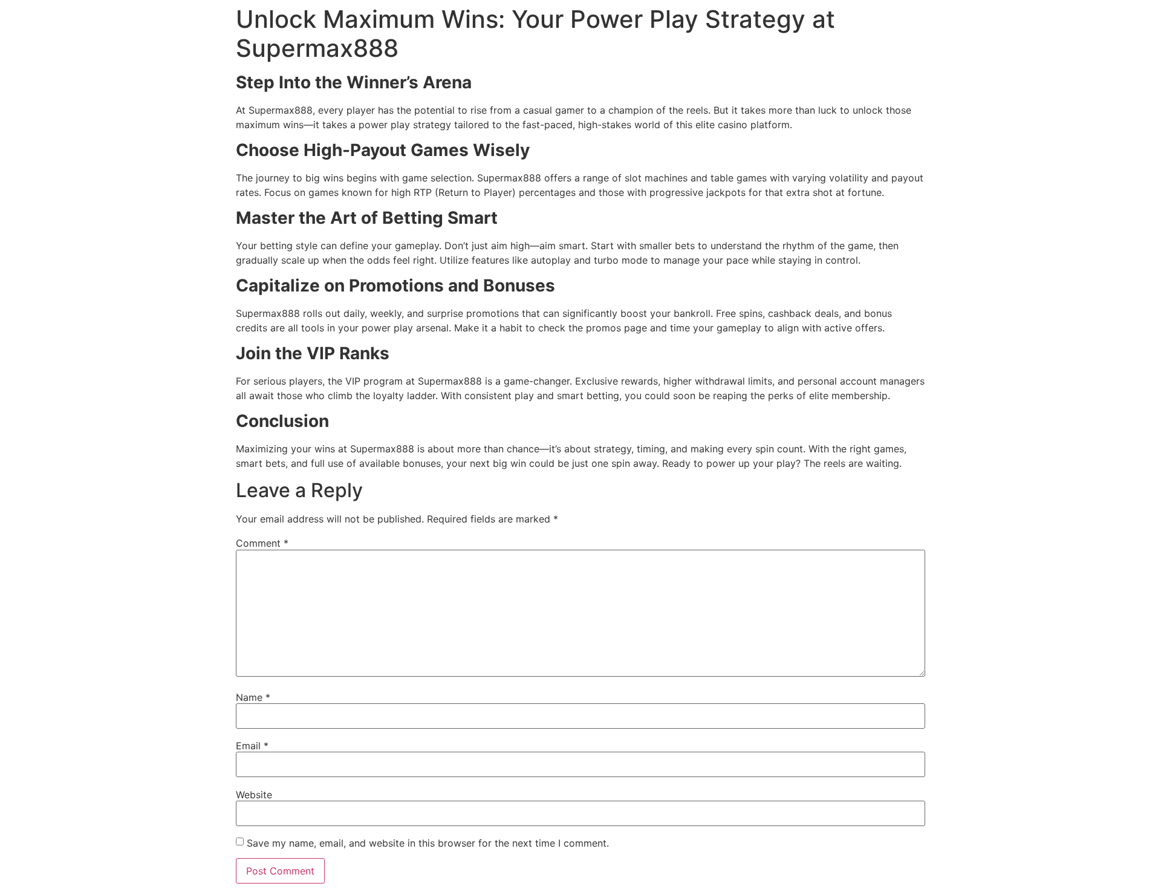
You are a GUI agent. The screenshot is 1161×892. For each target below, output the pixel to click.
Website (254, 794)
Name (253, 697)
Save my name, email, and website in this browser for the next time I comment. (428, 843)
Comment (262, 543)
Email (252, 745)
